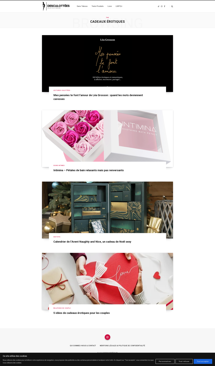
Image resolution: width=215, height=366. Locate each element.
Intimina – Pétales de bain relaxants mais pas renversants (88, 170)
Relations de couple (62, 308)
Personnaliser (165, 361)
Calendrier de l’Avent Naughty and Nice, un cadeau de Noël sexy (92, 241)
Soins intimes (59, 165)
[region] (107, 359)
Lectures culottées (61, 90)
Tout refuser (184, 361)
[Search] (171, 6)
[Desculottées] (56, 6)
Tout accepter (203, 361)
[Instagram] (107, 337)
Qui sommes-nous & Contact (83, 346)
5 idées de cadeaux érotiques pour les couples (81, 313)
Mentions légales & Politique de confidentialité (122, 346)
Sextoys (56, 237)
